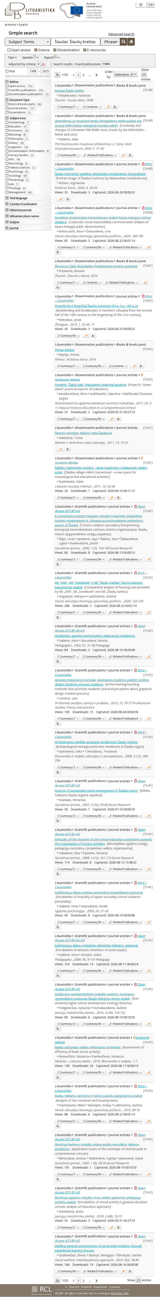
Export (50, 57)
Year (12, 71)
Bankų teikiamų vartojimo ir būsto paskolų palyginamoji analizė (98, 1096)
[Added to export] (115, 106)
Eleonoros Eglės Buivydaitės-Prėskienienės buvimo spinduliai (96, 266)
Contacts (114, 1287)
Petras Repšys (64, 350)
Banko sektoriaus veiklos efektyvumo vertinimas (88, 1047)
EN (68, 155)
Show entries (146, 74)
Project (85, 1287)
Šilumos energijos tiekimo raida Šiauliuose (83, 433)
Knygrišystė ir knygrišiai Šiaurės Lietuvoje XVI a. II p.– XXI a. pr (96, 306)
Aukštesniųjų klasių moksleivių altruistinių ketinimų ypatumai (96, 945)
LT (67, 107)
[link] (73, 75)
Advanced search (121, 34)
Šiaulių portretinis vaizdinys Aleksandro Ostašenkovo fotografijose (100, 174)
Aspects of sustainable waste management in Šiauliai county (96, 791)
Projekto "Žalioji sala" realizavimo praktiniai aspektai (90, 385)
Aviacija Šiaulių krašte (69, 91)
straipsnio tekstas (67, 379)
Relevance (122, 74)
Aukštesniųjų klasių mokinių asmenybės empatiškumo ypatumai (99, 892)
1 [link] (78, 75)
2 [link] (83, 75)
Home (12, 25)
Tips (11, 57)
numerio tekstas (66, 462)
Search (23, 25)
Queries (28, 57)
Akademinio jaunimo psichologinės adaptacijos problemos (95, 636)
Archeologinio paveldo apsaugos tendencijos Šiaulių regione (96, 742)
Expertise (100, 1287)
